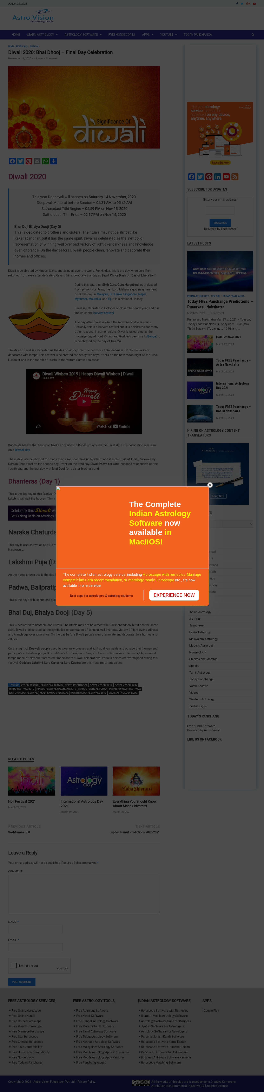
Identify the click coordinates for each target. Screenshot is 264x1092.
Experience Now (174, 595)
